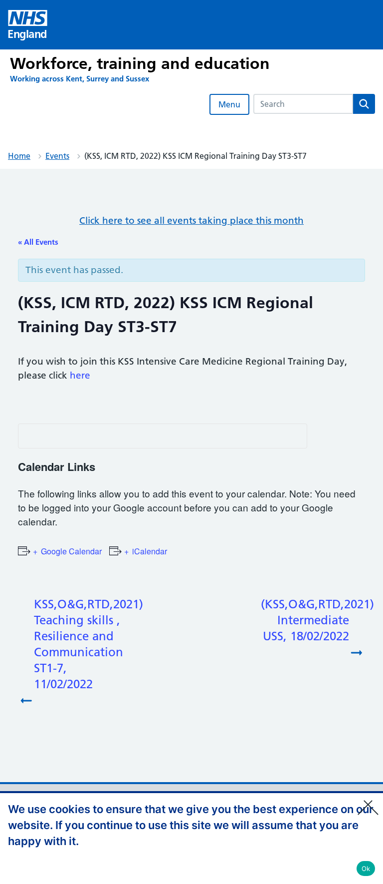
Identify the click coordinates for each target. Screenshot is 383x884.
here (80, 375)
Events (57, 156)
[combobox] (303, 104)
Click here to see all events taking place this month (191, 220)
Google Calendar (71, 551)
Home (19, 156)
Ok (366, 869)
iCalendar (149, 551)
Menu (229, 104)
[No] (371, 801)
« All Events (38, 242)
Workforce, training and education (140, 63)
